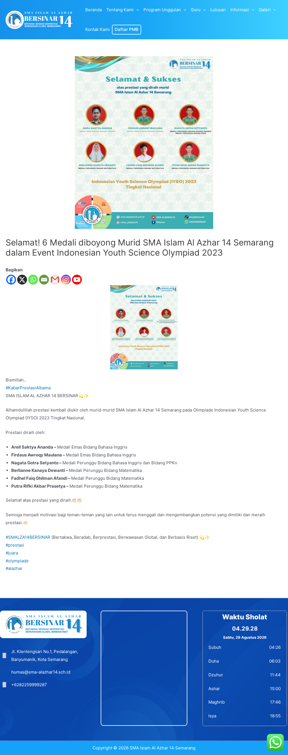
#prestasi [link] (15, 545)
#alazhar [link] (14, 568)
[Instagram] (66, 280)
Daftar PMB (126, 29)
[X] (22, 280)
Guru (196, 9)
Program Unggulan (162, 9)
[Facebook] (11, 280)
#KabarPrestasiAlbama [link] (28, 387)
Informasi (239, 9)
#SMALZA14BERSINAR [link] (28, 537)
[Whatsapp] (33, 280)
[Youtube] (77, 280)
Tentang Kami (120, 9)
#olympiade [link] (17, 560)
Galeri (265, 9)
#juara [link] (12, 553)
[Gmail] (55, 280)
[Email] (44, 280)
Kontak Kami (97, 29)
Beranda (93, 9)
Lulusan (218, 9)
